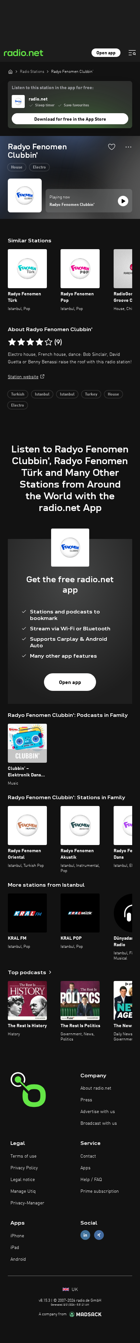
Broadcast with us (98, 1123)
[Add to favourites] (111, 146)
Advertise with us (97, 1111)
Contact (88, 1156)
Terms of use (23, 1156)
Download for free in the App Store (70, 119)
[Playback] (123, 201)
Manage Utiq (23, 1191)
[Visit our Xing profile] (99, 1235)
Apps (85, 1168)
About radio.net (95, 1088)
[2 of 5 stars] (21, 342)
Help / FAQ (91, 1179)
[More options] (128, 147)
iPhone (17, 1236)
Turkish (17, 394)
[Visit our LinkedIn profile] (85, 1235)
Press (86, 1100)
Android (18, 1259)
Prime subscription (99, 1191)
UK (74, 1289)
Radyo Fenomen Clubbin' (71, 205)
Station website (23, 377)
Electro (39, 167)
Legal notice (22, 1179)
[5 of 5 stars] (48, 342)
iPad (14, 1247)
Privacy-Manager (27, 1203)
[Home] (10, 71)
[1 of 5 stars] (12, 342)
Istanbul (42, 394)
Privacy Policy (24, 1168)
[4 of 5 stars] (39, 342)
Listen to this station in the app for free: (52, 88)
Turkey (91, 394)
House (16, 167)
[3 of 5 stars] (30, 342)
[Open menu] (132, 53)
